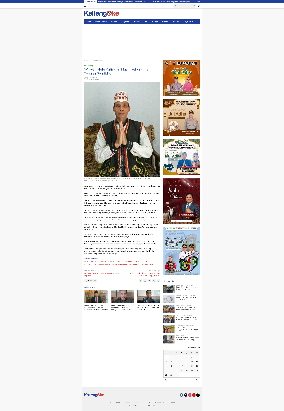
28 (166, 375)
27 (197, 370)
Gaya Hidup (188, 22)
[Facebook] (181, 395)
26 (192, 370)
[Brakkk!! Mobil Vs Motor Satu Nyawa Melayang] (169, 289)
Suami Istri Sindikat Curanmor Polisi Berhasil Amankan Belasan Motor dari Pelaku (187, 308)
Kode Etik (147, 402)
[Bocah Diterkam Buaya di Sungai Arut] (169, 299)
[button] (194, 6)
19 (192, 366)
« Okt (165, 380)
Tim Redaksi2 (93, 78)
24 (181, 370)
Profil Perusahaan (170, 402)
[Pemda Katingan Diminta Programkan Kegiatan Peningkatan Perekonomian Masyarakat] (122, 297)
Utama (88, 22)
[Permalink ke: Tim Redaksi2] (86, 78)
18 (187, 366)
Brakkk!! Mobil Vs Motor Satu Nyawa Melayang (187, 288)
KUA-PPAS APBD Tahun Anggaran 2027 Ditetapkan (151, 2)
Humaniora (175, 22)
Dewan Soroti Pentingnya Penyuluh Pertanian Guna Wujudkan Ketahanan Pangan (116, 261)
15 (171, 366)
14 (166, 366)
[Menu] (85, 6)
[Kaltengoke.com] (101, 14)
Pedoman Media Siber (132, 402)
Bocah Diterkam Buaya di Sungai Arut (186, 298)
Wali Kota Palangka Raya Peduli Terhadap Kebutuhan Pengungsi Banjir (145, 273)
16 (176, 366)
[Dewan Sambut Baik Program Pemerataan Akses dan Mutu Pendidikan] (148, 297)
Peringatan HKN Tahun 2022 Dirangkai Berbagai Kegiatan (101, 273)
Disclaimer (157, 402)
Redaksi (110, 402)
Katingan (137, 186)
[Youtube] (194, 395)
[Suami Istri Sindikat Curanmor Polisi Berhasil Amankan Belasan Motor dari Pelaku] (169, 309)
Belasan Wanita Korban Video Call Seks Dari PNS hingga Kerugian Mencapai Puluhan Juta (187, 339)
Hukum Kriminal (100, 22)
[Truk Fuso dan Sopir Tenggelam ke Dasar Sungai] (169, 329)
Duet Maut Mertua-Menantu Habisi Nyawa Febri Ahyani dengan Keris (187, 318)
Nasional (136, 22)
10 (181, 361)
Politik (145, 22)
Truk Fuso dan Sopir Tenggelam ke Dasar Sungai (187, 329)
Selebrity (164, 22)
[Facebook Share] (140, 280)
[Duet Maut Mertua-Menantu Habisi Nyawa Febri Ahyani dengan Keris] (169, 319)
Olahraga (154, 22)
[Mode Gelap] (198, 6)
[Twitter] (185, 395)
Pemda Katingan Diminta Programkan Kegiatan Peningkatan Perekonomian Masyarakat (118, 264)
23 (176, 370)
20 (197, 366)
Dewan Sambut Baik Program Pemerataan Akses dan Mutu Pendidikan (148, 307)
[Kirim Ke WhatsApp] (158, 280)
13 (197, 361)
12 (192, 361)
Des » (198, 380)
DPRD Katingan (89, 66)
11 (187, 361)
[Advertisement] (142, 40)
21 (166, 370)
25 (187, 370)
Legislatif (125, 22)
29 (171, 375)
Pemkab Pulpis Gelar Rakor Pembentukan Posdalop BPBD (198, 2)
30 (176, 375)
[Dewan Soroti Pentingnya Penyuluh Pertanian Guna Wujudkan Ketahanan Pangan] (96, 297)
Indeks (118, 402)
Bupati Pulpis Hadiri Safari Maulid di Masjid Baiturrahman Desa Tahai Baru (99, 2)
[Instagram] (189, 395)
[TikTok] (198, 395)
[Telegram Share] (154, 280)
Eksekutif (113, 22)
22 (171, 370)
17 (181, 366)
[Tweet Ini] (145, 280)
